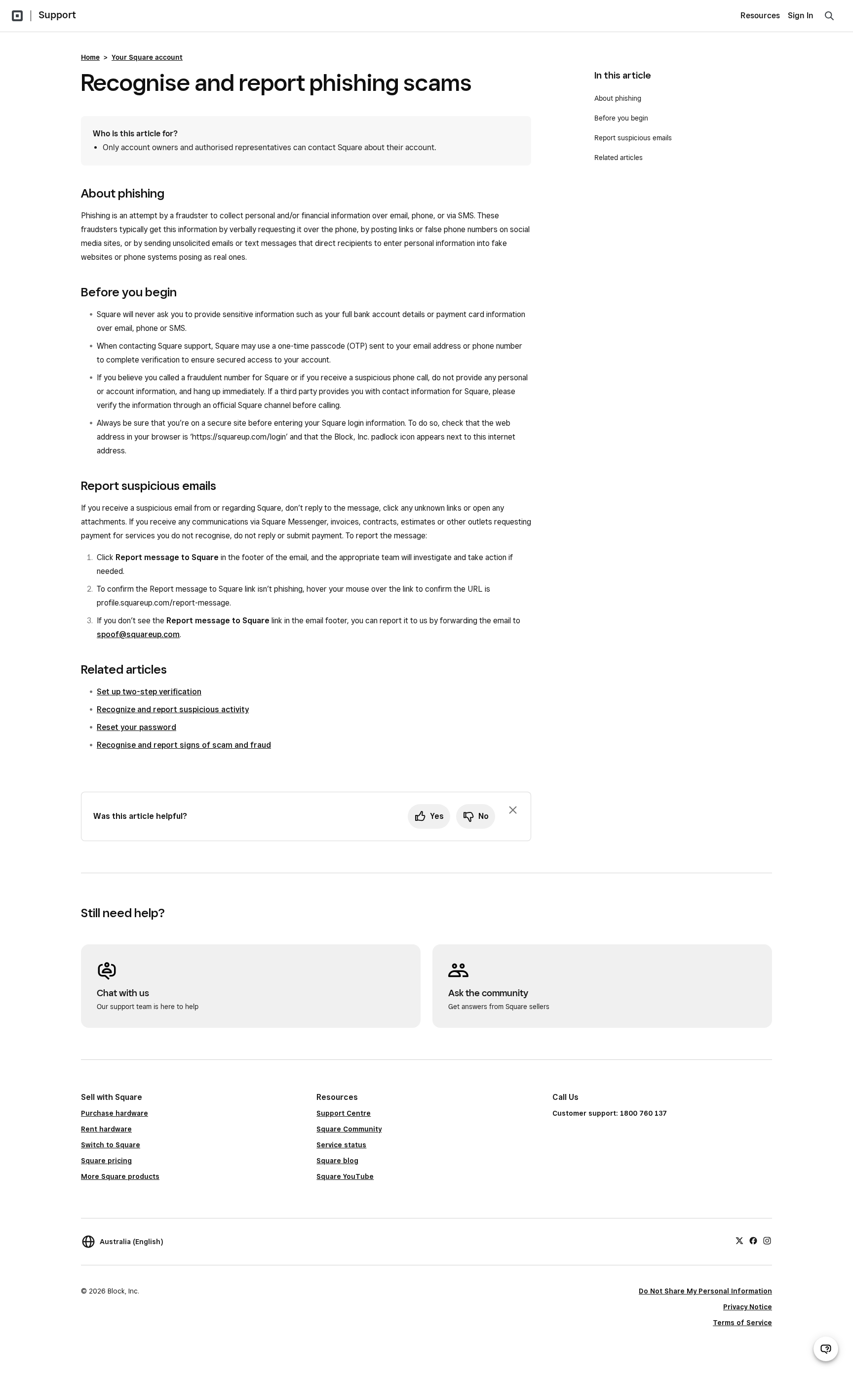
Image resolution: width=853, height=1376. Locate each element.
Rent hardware (106, 1129)
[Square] (17, 15)
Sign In (801, 15)
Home (90, 57)
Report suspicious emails (633, 138)
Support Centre (343, 1113)
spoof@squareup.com (138, 634)
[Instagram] (767, 1240)
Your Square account (147, 57)
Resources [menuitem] (760, 15)
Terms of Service (742, 1323)
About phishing (617, 98)
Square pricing (106, 1161)
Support (57, 15)
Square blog (337, 1161)
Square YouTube (345, 1176)
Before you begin (621, 118)
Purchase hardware (114, 1113)
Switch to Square (110, 1145)
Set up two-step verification (149, 691)
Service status (341, 1145)
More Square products (120, 1176)
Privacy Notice (747, 1307)
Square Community (349, 1129)
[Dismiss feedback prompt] (513, 810)
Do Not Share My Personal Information (705, 1291)
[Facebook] (753, 1240)
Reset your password (136, 727)
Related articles (618, 158)
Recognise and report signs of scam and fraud (184, 745)
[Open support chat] (826, 1348)
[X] (739, 1240)
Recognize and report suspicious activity (173, 709)
